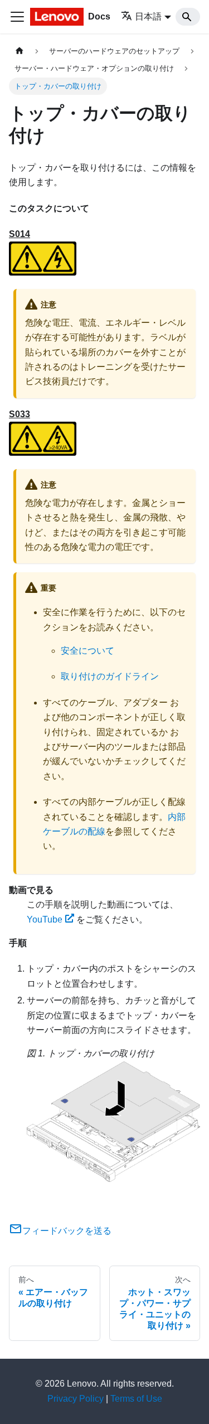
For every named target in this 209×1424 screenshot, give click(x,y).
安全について (87, 650)
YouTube (44, 919)
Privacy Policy (75, 1398)
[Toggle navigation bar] (17, 16)
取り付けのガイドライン (110, 676)
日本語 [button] (148, 16)
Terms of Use (136, 1398)
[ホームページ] (19, 51)
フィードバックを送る (66, 1230)
